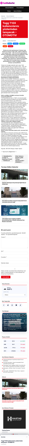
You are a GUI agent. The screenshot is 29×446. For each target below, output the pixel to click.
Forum (9, 11)
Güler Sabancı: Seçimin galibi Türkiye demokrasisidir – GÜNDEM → (20, 159)
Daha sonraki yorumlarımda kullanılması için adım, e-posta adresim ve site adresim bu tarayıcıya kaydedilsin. (13, 272)
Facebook (16, 43)
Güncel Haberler (9, 7)
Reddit (5, 46)
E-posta (4, 257)
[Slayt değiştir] (11, 434)
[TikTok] (20, 305)
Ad (2, 251)
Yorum (3, 237)
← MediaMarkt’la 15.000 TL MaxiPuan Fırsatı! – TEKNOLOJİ (7, 158)
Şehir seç (6, 291)
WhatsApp (22, 43)
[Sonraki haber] (24, 315)
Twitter (9, 43)
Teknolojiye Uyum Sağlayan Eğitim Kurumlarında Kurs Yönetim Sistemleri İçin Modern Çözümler (14, 366)
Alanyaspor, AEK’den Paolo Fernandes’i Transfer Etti (14, 368)
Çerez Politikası (18, 11)
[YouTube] (16, 305)
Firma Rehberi (20, 7)
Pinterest (10, 46)
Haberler (3, 16)
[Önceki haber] (21, 315)
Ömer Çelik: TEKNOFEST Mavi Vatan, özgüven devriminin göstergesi (13, 371)
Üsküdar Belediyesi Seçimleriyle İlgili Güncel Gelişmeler (13, 360)
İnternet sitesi (5, 263)
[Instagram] (12, 305)
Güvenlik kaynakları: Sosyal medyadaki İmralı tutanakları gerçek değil (13, 363)
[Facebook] (4, 305)
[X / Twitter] (8, 305)
